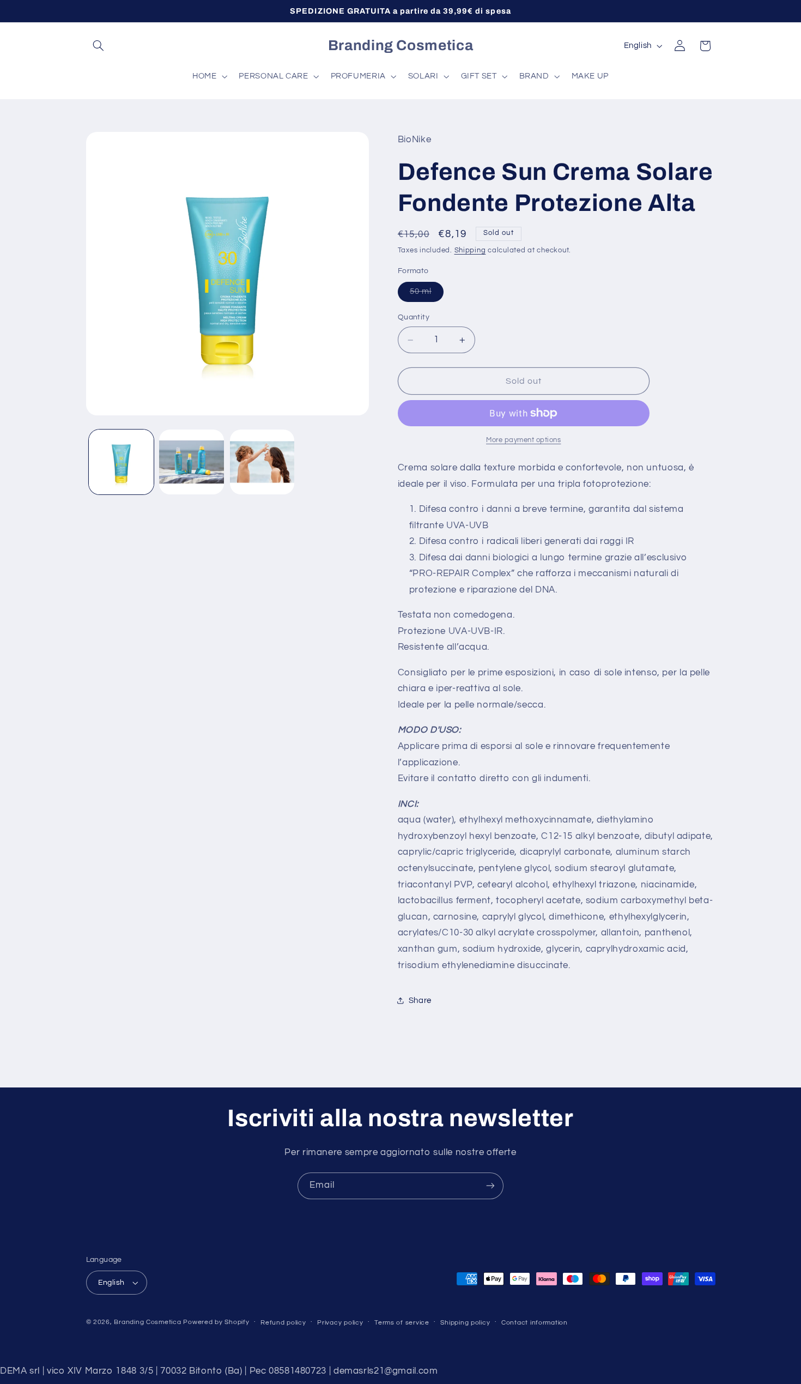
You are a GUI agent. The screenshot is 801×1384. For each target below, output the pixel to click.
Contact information (534, 1323)
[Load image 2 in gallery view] (191, 462)
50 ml (427, 295)
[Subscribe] (490, 1186)
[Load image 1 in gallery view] (121, 462)
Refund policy (283, 1323)
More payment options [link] (523, 440)
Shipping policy (465, 1323)
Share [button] (420, 1000)
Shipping (470, 251)
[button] (98, 45)
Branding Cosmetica (147, 1322)
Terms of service (401, 1323)
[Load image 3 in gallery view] (262, 462)
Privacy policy (340, 1323)
